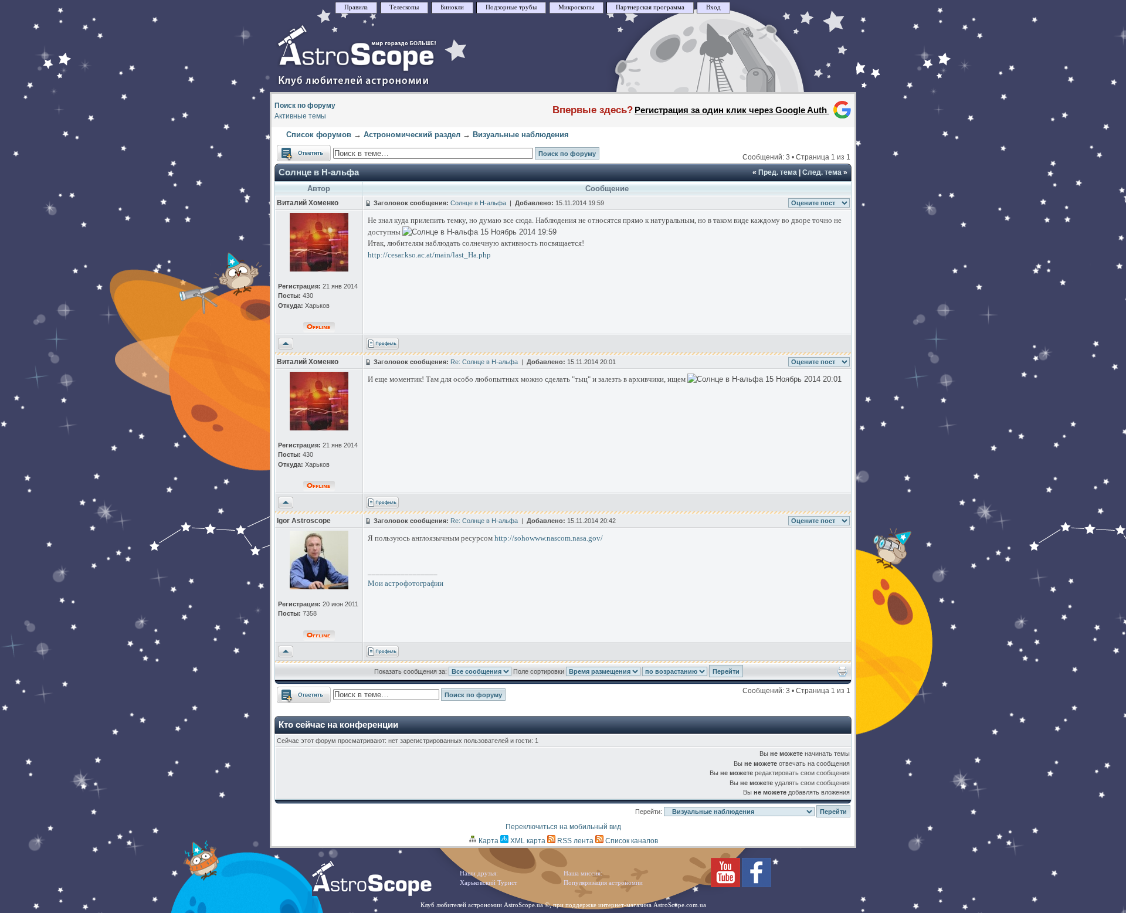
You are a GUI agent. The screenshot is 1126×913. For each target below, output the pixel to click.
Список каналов (630, 841)
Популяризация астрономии (603, 883)
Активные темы (300, 116)
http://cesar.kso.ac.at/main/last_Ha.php (429, 254)
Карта (487, 841)
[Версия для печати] (842, 674)
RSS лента (574, 841)
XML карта (526, 841)
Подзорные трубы (511, 7)
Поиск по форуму (304, 105)
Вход (713, 7)
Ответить (292, 150)
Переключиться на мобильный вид (563, 827)
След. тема (822, 172)
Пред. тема (777, 172)
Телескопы (404, 7)
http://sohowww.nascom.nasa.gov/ (548, 538)
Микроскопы (576, 7)
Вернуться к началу (285, 344)
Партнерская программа (650, 7)
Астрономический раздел (412, 134)
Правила (356, 7)
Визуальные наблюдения (521, 134)
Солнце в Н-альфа (319, 172)
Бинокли (452, 7)
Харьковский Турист (488, 883)
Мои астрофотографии (405, 583)
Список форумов (318, 134)
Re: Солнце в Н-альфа (484, 361)
